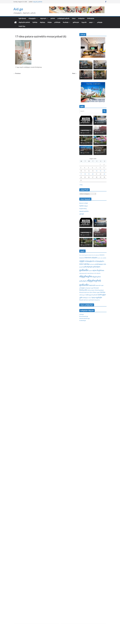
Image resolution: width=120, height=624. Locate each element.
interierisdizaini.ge (84, 318)
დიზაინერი (96, 267)
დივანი (81, 267)
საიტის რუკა (22, 26)
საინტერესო (81, 18)
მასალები (96, 288)
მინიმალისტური (91, 290)
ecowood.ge (82, 320)
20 (92, 174)
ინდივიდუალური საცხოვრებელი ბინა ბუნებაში (89, 273)
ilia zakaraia (96, 255)
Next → (74, 73)
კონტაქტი (99, 22)
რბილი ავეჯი (96, 292)
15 (100, 171)
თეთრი (90, 270)
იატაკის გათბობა (97, 129)
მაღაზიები (65, 22)
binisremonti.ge (83, 316)
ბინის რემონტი (84, 264)
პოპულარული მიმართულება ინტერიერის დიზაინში (99, 147)
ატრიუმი (83, 140)
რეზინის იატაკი (99, 120)
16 (104, 171)
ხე (99, 300)
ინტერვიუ (42, 22)
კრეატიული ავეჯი (89, 288)
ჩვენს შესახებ (22, 18)
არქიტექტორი (90, 261)
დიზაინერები (87, 267)
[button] (37, 18)
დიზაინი (53, 18)
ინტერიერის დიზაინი (24, 22)
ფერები (99, 297)
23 (104, 174)
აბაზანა (104, 257)
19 (88, 174)
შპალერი (81, 300)
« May (81, 184)
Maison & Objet (85, 120)
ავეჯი (81, 261)
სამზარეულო (82, 294)
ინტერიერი (43, 18)
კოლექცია (82, 288)
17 (81, 174)
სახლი (74, 18)
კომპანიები (57, 22)
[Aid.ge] (15, 22)
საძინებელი (85, 297)
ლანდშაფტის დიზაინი (63, 18)
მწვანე (91, 292)
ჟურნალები (76, 22)
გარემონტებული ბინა (100, 264)
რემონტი (34, 22)
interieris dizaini (90, 257)
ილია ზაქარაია (98, 270)
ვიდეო (91, 22)
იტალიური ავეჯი (99, 285)
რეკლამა (84, 22)
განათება (92, 264)
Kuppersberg (36, 1)
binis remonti (82, 255)
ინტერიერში (92, 285)
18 (85, 174)
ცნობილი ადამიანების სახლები (91, 300)
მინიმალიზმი (83, 290)
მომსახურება (90, 18)
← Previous (17, 73)
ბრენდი (50, 22)
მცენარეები (86, 292)
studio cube (99, 257)
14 (96, 171)
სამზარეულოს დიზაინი (91, 295)
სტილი (94, 297)
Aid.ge (18, 9)
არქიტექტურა (32, 18)
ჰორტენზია (98, 140)
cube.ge (81, 314)
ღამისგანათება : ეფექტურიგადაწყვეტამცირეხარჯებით (86, 147)
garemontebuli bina (89, 255)
